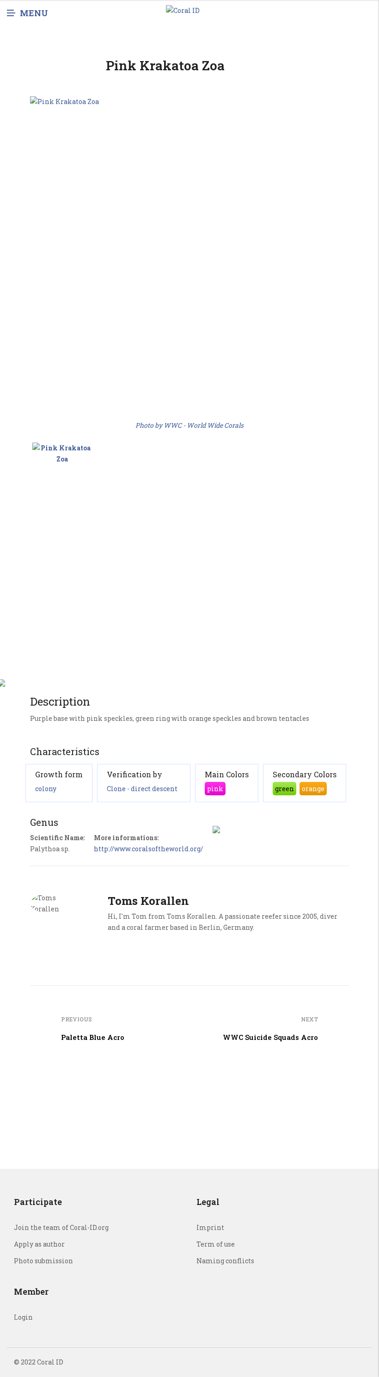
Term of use (215, 1244)
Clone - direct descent (142, 788)
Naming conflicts (225, 1260)
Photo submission (43, 1260)
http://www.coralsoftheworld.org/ (148, 848)
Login (23, 1317)
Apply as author (39, 1244)
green (284, 788)
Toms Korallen (148, 900)
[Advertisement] (189, 595)
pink (215, 788)
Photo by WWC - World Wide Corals (189, 425)
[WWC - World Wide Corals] (62, 472)
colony (45, 788)
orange (313, 788)
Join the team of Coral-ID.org (61, 1227)
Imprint (210, 1227)
